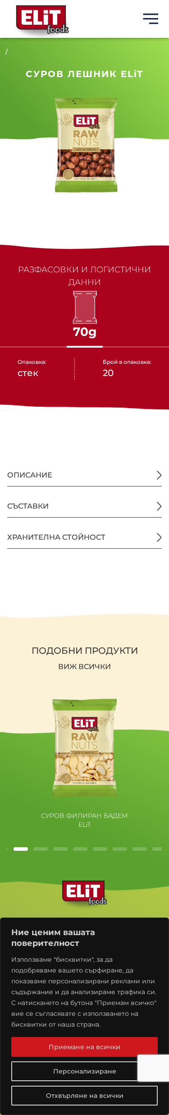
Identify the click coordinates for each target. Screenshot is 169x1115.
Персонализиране (84, 1071)
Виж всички (84, 666)
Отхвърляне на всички (84, 1096)
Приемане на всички (84, 1047)
